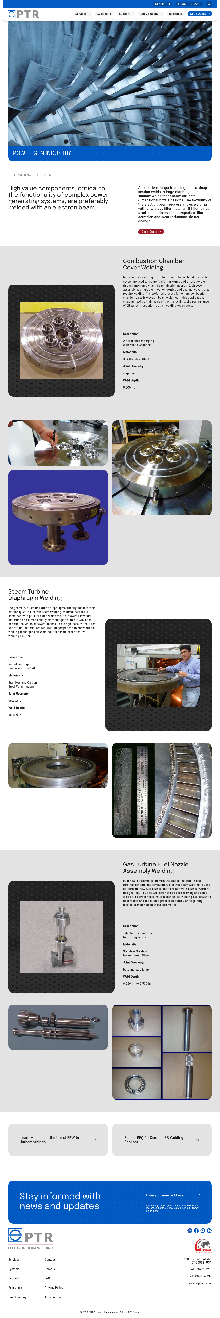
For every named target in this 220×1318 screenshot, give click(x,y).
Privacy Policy (54, 1287)
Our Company (149, 13)
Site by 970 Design (130, 1312)
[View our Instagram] (189, 1230)
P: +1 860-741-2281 (199, 1269)
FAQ (47, 1278)
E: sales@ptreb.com (199, 1283)
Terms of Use (53, 1297)
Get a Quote (198, 13)
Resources (176, 13)
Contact (50, 1259)
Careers (50, 1269)
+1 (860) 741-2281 (189, 4)
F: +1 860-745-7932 (199, 1276)
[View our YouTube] (202, 1230)
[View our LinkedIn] (209, 1230)
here (155, 1210)
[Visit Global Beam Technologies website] (203, 1246)
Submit (194, 1195)
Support (124, 13)
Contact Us (162, 4)
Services (80, 13)
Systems (102, 13)
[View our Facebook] (196, 1230)
